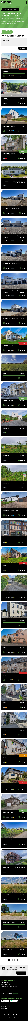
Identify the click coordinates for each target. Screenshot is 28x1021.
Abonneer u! (21, 973)
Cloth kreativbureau (18, 1014)
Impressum (4, 1008)
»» (18, 960)
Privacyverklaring (6, 1006)
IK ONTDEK (22, 48)
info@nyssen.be (5, 984)
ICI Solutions (22, 1017)
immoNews (9, 993)
